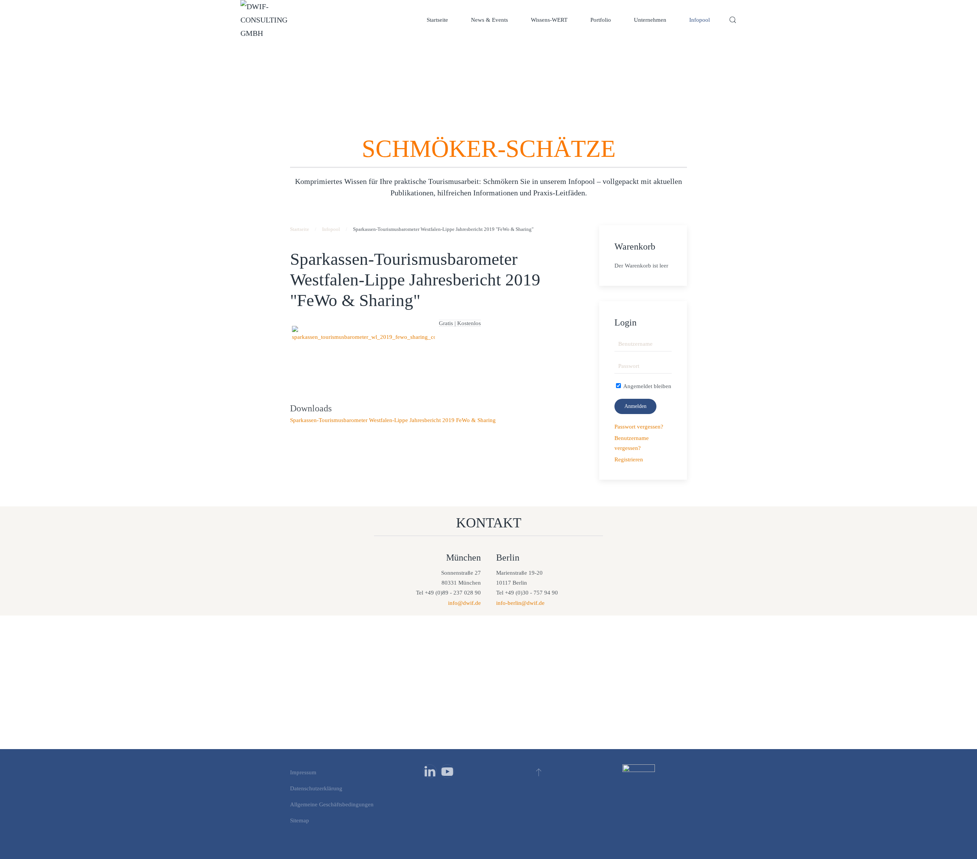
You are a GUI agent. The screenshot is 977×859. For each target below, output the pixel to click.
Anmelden (635, 406)
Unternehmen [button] (650, 20)
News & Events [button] (489, 20)
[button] (733, 20)
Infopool (699, 20)
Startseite (437, 20)
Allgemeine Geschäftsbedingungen (332, 804)
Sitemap (299, 820)
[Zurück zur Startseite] (267, 20)
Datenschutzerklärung (316, 788)
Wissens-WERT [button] (549, 20)
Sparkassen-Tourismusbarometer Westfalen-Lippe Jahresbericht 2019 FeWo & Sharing (393, 420)
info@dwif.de (464, 603)
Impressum (303, 772)
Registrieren (628, 459)
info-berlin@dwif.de (520, 603)
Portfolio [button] (600, 20)
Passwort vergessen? (638, 427)
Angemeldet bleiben (646, 386)
